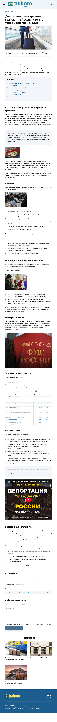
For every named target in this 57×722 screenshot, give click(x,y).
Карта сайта (49, 697)
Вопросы (9, 46)
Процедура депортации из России (19, 87)
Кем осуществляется (18, 90)
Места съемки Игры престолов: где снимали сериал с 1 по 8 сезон (15, 682)
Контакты (48, 695)
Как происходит (17, 94)
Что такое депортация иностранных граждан (22, 83)
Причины (15, 85)
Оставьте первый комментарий (28, 53)
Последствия (16, 99)
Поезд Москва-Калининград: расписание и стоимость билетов (15, 658)
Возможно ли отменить (16, 96)
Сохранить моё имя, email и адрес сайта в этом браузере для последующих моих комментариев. (29, 624)
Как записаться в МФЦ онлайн (39, 657)
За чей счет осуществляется (20, 92)
